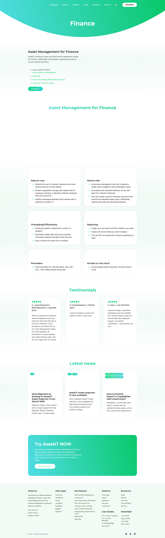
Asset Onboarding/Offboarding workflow (48, 80)
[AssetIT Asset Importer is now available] (82, 379)
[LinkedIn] (135, 534)
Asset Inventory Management (44, 72)
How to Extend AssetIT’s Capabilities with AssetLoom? (118, 396)
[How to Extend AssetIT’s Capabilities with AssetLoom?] (120, 380)
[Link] (36, 4)
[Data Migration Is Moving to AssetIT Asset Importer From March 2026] (45, 380)
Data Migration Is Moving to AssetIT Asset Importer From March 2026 (43, 398)
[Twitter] (130, 534)
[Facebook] (126, 534)
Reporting (36, 76)
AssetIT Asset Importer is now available (82, 393)
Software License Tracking (43, 83)
